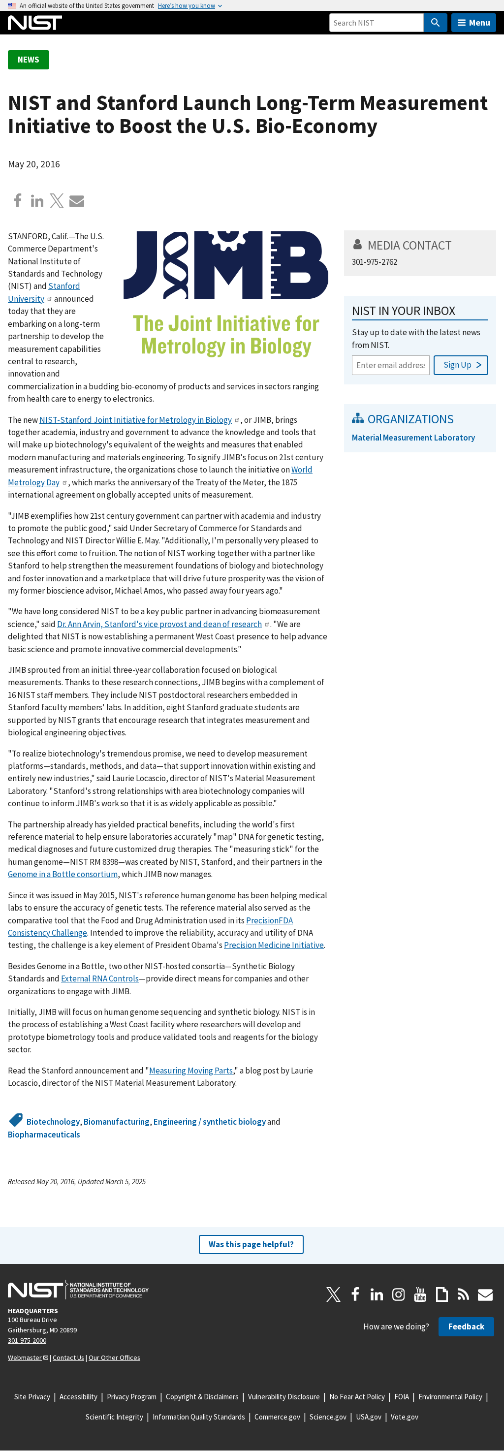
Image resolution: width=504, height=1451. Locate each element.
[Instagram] (399, 1294)
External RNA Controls (100, 978)
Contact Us (68, 1357)
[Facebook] (18, 201)
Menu (479, 22)
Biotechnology (53, 1121)
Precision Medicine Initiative (274, 945)
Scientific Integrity (114, 1416)
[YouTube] (420, 1294)
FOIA (401, 1396)
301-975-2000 (27, 1340)
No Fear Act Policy (357, 1396)
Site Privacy (32, 1396)
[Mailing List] (485, 1294)
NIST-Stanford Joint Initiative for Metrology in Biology (135, 419)
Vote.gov (404, 1416)
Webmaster (25, 1357)
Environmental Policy (450, 1396)
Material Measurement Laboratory (413, 437)
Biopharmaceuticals (44, 1134)
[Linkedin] (37, 201)
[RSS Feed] (463, 1294)
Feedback (466, 1326)
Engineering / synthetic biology (210, 1121)
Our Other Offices (114, 1357)
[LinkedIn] (377, 1294)
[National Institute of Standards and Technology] (78, 1289)
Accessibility (78, 1396)
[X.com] (57, 201)
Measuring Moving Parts (191, 1070)
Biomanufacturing (117, 1121)
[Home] (35, 22)
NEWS (28, 59)
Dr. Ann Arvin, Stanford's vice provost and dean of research (159, 624)
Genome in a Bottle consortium (63, 874)
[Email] (77, 201)
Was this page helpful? (251, 1244)
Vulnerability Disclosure (284, 1396)
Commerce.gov (277, 1416)
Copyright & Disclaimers (202, 1396)
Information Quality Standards (199, 1416)
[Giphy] (442, 1294)
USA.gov (368, 1416)
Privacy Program (132, 1396)
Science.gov (328, 1416)
